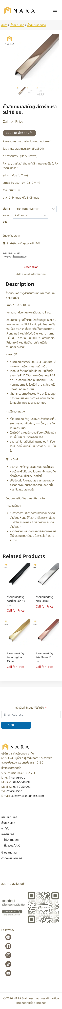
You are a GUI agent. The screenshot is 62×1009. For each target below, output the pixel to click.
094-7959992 (22, 787)
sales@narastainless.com (27, 796)
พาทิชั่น (5, 828)
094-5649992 (22, 782)
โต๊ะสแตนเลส (11, 840)
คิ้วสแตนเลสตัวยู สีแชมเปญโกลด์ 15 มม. (15, 657)
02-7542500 (14, 791)
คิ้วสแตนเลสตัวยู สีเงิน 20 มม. (44, 599)
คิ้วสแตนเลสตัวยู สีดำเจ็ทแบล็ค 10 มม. (16, 601)
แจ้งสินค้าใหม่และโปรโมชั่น (29, 708)
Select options (41, 615)
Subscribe (16, 725)
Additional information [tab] (31, 274)
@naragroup (16, 778)
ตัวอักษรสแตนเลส (11, 858)
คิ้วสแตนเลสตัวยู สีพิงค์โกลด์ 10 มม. (44, 657)
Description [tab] (31, 267)
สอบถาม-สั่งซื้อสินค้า (19, 133)
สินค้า (4, 25)
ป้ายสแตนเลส (9, 853)
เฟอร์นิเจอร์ (7, 834)
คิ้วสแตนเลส (17, 25)
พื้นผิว (6, 209)
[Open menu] (55, 10)
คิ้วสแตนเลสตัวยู (36, 25)
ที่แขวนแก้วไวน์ (12, 846)
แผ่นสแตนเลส (9, 817)
